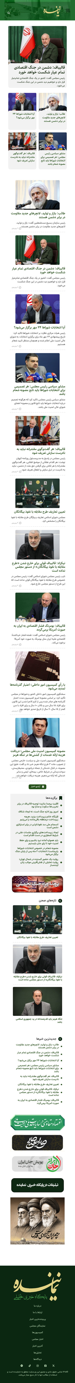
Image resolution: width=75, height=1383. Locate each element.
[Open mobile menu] (68, 10)
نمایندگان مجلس (37, 1326)
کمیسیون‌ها (37, 1332)
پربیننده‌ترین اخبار (37, 1319)
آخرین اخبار (37, 1346)
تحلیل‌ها (38, 1352)
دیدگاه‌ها (37, 1359)
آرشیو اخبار (35, 786)
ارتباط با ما (37, 1312)
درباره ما (37, 1306)
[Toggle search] (9, 13)
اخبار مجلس (37, 1339)
